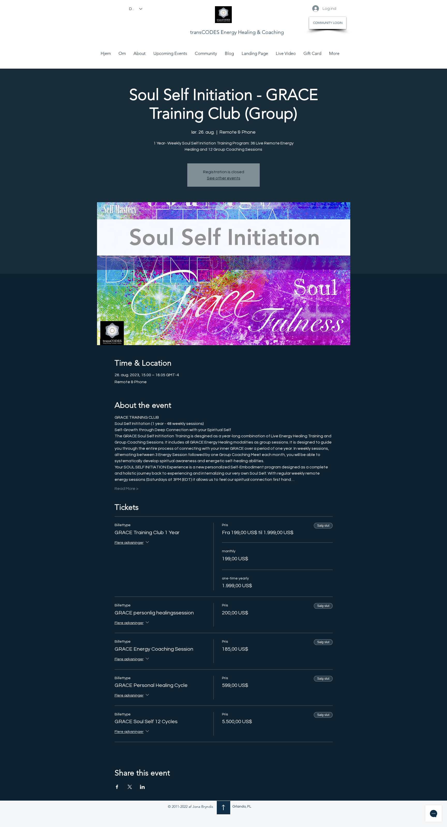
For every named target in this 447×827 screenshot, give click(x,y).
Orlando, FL (241, 806)
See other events (223, 178)
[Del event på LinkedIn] (142, 787)
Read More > (126, 489)
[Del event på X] (129, 787)
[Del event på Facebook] (117, 787)
